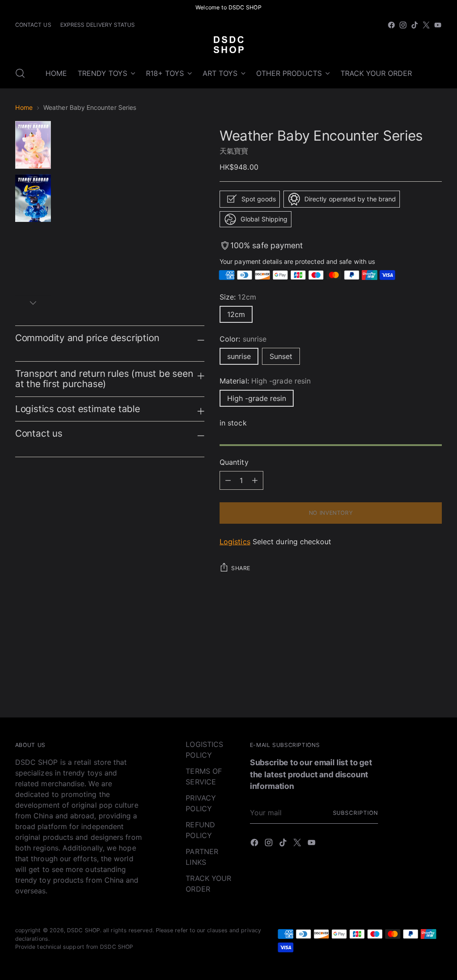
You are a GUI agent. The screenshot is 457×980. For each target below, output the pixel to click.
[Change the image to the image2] (33, 198)
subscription (355, 812)
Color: (243, 338)
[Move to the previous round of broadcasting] (413, 651)
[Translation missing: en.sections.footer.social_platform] (391, 25)
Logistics (235, 541)
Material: (265, 380)
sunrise (239, 356)
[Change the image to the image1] (33, 145)
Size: (238, 296)
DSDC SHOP (83, 930)
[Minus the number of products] (255, 480)
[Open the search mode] (20, 73)
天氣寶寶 (234, 150)
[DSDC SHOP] (228, 44)
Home (24, 107)
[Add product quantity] (228, 480)
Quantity (234, 462)
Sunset (281, 356)
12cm (236, 314)
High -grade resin (256, 398)
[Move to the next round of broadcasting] (434, 651)
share (240, 568)
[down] (33, 302)
